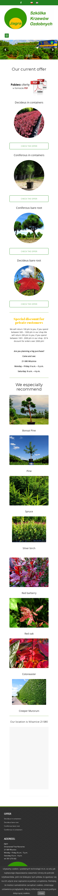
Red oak (29, 633)
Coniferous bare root (29, 208)
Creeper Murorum (29, 710)
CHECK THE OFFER (29, 146)
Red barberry (29, 593)
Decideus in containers (29, 102)
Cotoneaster (29, 674)
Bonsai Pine (29, 430)
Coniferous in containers (29, 155)
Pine (29, 471)
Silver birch (29, 548)
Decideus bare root (29, 260)
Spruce (29, 511)
